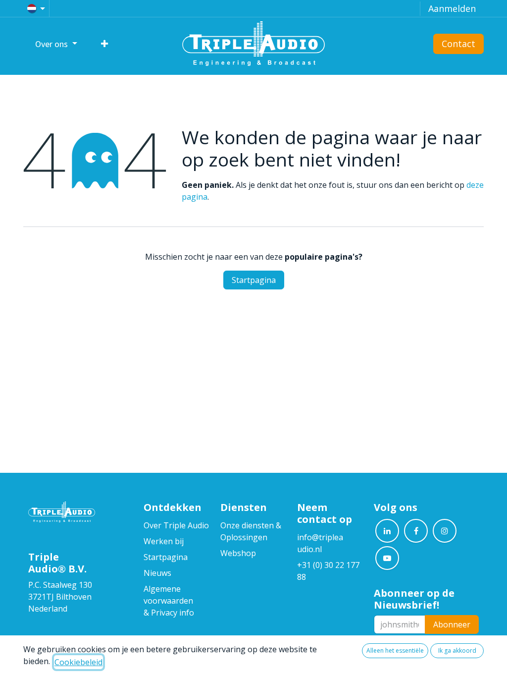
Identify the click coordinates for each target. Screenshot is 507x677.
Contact (458, 44)
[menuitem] (56, 44)
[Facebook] (416, 531)
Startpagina (254, 280)
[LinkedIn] (387, 531)
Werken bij (164, 541)
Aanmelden (452, 8)
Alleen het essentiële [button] (395, 650)
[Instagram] (444, 531)
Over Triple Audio (176, 525)
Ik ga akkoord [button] (457, 650)
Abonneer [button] (451, 624)
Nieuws (157, 572)
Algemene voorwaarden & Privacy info (169, 600)
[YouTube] (387, 558)
